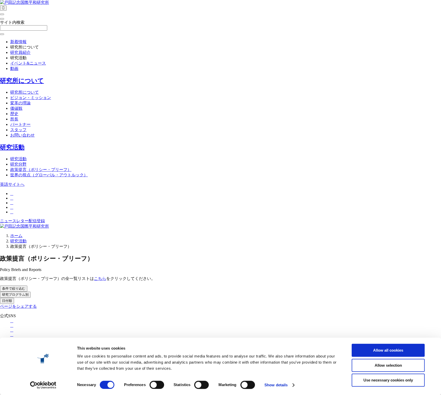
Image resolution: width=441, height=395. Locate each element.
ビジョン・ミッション (30, 97)
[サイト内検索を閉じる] (2, 19)
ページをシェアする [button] (18, 306)
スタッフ (18, 130)
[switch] (157, 385)
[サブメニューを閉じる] (2, 34)
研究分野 (18, 164)
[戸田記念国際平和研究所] (24, 2)
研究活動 (12, 147)
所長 (14, 119)
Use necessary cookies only (388, 380)
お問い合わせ (22, 135)
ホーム (16, 235)
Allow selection (388, 365)
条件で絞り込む (13, 288)
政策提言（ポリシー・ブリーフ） (40, 169)
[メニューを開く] (2, 14)
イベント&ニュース (28, 63)
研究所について (22, 80)
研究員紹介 (20, 52)
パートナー (20, 124)
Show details (276, 385)
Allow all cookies (388, 350)
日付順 (7, 301)
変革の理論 (20, 103)
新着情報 (18, 42)
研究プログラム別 (15, 295)
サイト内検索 (12, 22)
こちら (100, 278)
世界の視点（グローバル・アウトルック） (49, 175)
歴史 (14, 114)
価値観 (16, 108)
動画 (14, 68)
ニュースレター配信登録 (22, 221)
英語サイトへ (12, 184)
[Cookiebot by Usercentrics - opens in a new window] (43, 385)
